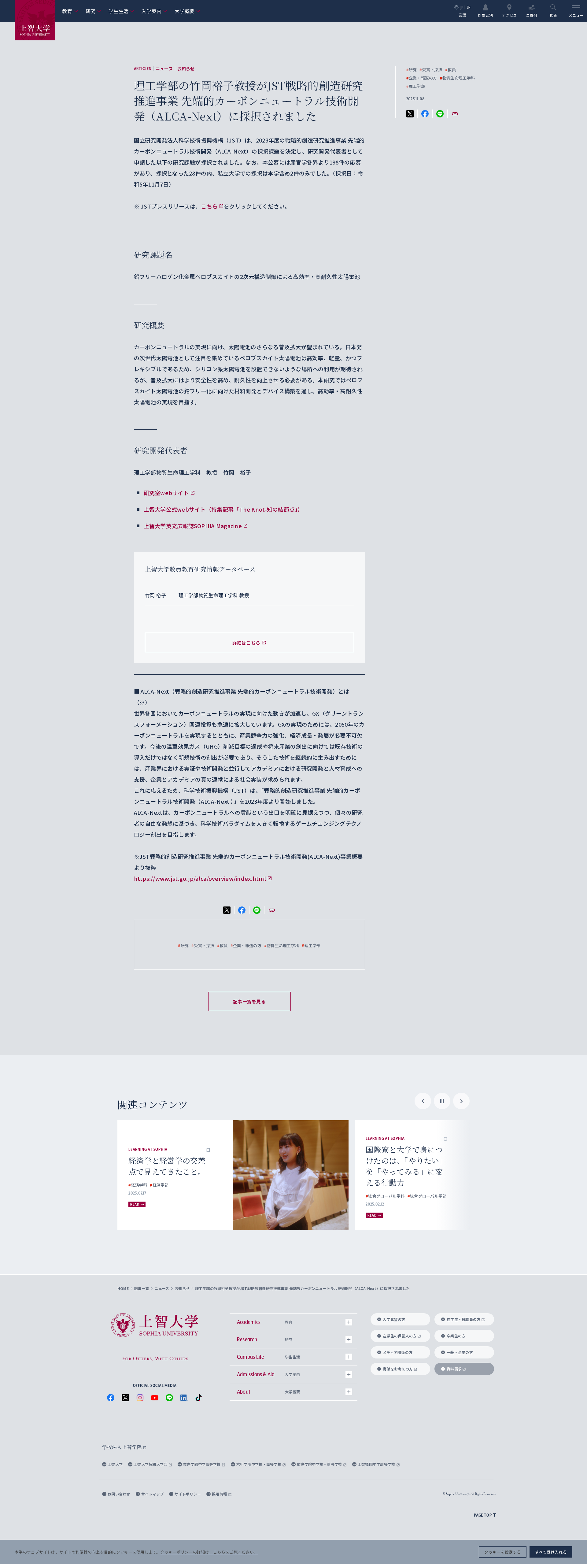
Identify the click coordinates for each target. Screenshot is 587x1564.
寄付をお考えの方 (398, 1368)
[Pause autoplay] (442, 1101)
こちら (209, 206)
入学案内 (154, 11)
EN (469, 7)
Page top (483, 1515)
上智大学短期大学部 (151, 1464)
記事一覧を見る (249, 1001)
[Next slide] (461, 1101)
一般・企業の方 (460, 1352)
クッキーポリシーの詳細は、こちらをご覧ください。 (209, 1552)
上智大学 (115, 1464)
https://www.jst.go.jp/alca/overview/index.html (200, 878)
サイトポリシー (188, 1493)
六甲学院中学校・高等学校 (259, 1464)
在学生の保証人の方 (399, 1335)
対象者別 (485, 15)
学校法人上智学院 (122, 1447)
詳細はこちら (246, 642)
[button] (224, 1138)
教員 (450, 70)
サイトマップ (152, 1493)
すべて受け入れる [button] (551, 1552)
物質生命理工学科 (457, 78)
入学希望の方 (394, 1319)
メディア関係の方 (397, 1352)
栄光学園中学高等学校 (202, 1464)
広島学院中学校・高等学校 (320, 1464)
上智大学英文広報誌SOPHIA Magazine (193, 526)
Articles (142, 68)
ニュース (164, 68)
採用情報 (220, 1493)
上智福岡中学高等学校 (377, 1464)
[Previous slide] (423, 1101)
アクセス (509, 15)
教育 (70, 11)
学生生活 (121, 11)
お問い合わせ (119, 1493)
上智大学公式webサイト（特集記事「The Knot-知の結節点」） (223, 509)
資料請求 (454, 1368)
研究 (94, 11)
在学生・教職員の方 (463, 1319)
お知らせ (186, 68)
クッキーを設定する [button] (502, 1552)
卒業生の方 (456, 1335)
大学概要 (187, 11)
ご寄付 (531, 15)
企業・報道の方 (421, 78)
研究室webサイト (166, 493)
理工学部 (415, 86)
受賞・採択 (430, 70)
